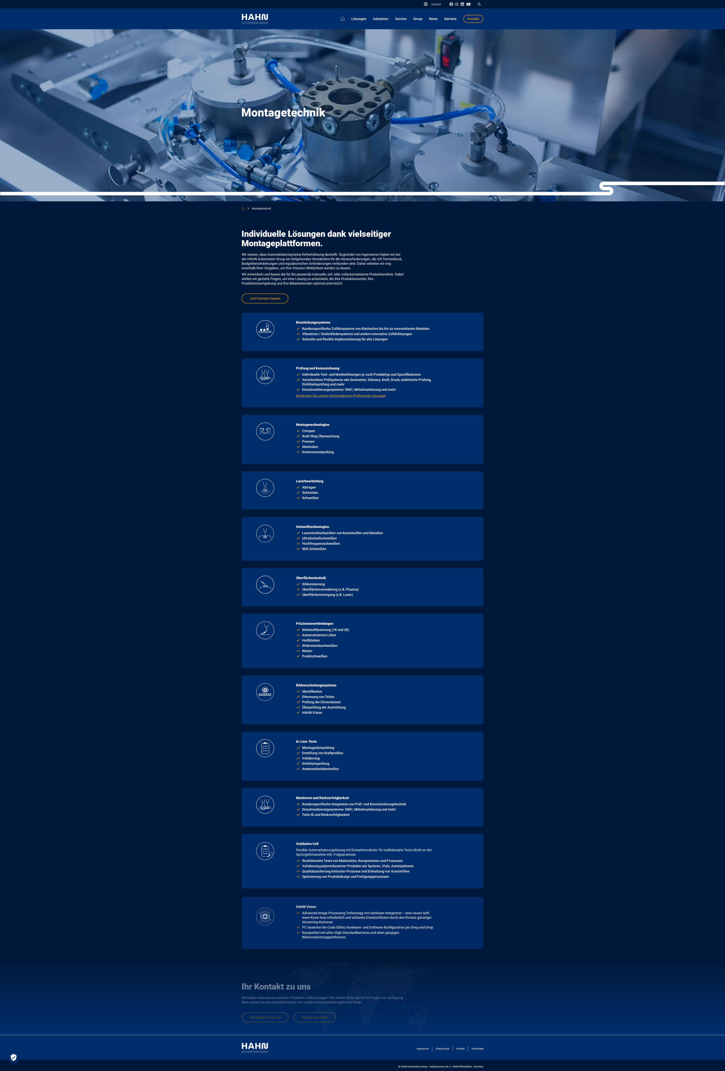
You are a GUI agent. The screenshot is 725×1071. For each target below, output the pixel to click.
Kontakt (473, 19)
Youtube (469, 4)
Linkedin (463, 4)
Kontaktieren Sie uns (265, 1017)
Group (417, 19)
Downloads (478, 1048)
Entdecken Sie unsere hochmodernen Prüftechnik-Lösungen (341, 396)
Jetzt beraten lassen (265, 298)
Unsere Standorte (315, 1017)
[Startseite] (343, 19)
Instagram (458, 4)
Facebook (452, 4)
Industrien (380, 19)
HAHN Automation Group (243, 208)
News (433, 19)
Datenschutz (442, 1048)
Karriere (450, 19)
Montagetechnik (261, 208)
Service (400, 19)
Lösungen (358, 19)
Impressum (422, 1048)
